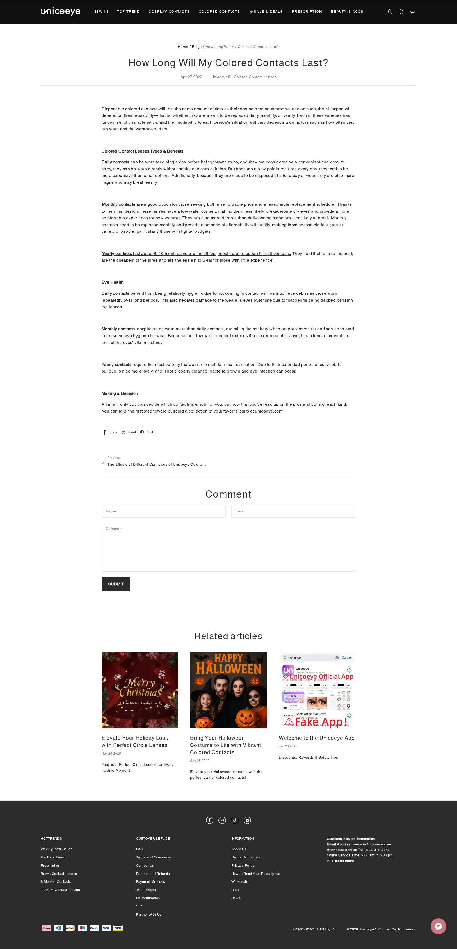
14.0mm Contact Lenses (60, 890)
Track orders (146, 890)
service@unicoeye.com (372, 844)
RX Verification (148, 898)
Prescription (307, 12)
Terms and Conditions (153, 857)
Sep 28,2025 (199, 761)
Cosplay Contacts (169, 12)
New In (101, 12)
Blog (235, 890)
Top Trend (128, 12)
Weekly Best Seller (56, 849)
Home (183, 46)
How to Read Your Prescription (255, 874)
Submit (116, 584)
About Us (238, 849)
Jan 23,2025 (288, 746)
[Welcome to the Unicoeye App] (317, 690)
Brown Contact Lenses (59, 874)
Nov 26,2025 (111, 753)
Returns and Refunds (153, 874)
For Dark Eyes (52, 857)
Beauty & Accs (347, 12)
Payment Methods (150, 882)
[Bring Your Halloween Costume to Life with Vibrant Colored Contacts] (228, 690)
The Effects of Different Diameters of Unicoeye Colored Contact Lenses (157, 464)
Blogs (197, 46)
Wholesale (239, 882)
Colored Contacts (219, 12)
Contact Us (145, 865)
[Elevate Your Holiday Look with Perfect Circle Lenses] (140, 690)
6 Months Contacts (56, 882)
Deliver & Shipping (246, 857)
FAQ (139, 849)
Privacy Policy (243, 865)
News (235, 898)
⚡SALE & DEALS (266, 12)
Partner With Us (149, 914)
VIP (139, 906)
